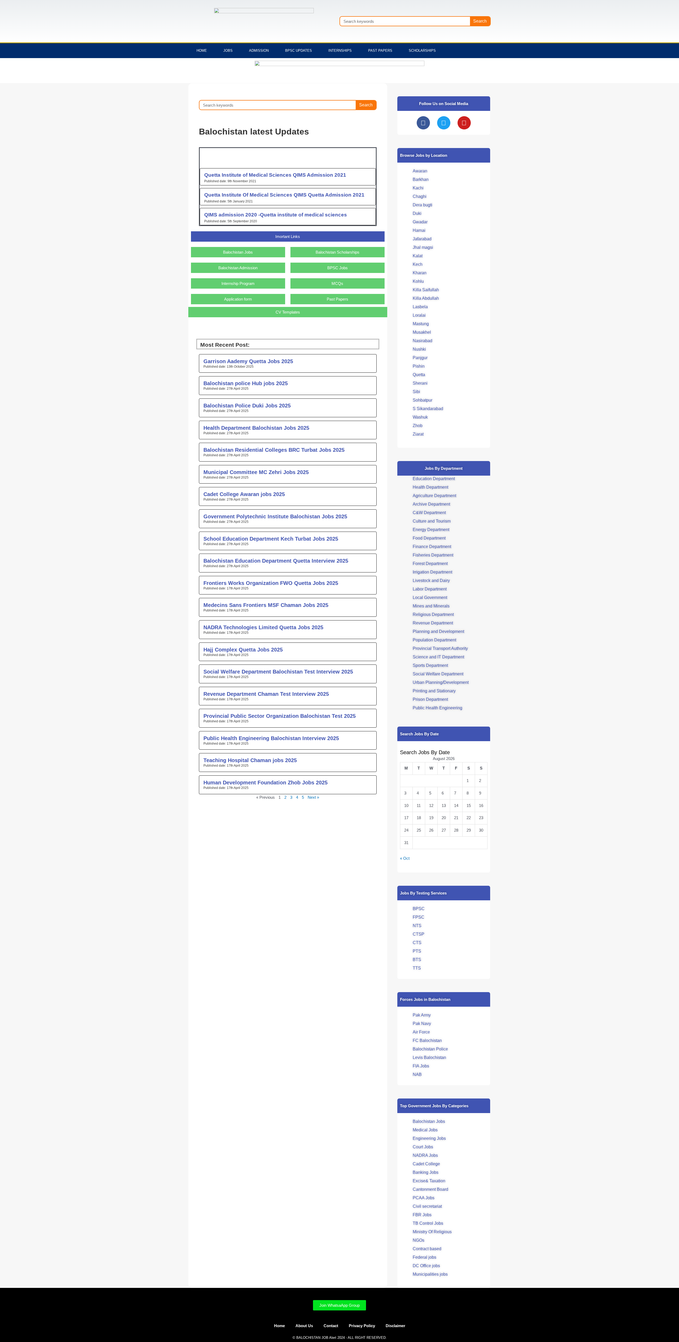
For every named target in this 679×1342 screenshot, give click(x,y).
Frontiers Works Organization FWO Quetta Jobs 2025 (270, 583)
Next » (313, 797)
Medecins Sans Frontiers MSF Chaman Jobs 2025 (265, 605)
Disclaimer (395, 1325)
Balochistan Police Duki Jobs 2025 (247, 406)
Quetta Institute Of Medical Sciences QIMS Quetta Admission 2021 (284, 195)
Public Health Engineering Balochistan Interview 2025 (271, 738)
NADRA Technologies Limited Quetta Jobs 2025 (263, 627)
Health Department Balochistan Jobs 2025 (256, 428)
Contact (331, 1325)
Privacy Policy (362, 1325)
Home (202, 51)
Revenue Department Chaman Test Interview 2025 (266, 694)
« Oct (405, 858)
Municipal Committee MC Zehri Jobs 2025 (256, 472)
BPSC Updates (298, 51)
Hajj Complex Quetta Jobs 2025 (243, 650)
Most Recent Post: (225, 345)
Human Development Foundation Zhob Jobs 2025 (265, 782)
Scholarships (422, 51)
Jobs (228, 51)
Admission (259, 51)
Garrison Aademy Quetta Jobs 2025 (248, 361)
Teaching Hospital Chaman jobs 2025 (250, 760)
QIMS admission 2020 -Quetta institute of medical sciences (275, 215)
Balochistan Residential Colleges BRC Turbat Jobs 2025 (274, 450)
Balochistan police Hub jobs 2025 (245, 383)
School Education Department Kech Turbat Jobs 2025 (270, 539)
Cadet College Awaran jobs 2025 (244, 494)
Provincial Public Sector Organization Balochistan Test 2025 (279, 716)
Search (480, 21)
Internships (340, 51)
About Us (304, 1325)
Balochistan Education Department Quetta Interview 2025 (275, 561)
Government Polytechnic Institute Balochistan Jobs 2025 (275, 516)
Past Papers (380, 51)
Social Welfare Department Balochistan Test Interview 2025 (278, 672)
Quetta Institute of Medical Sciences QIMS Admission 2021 (275, 175)
